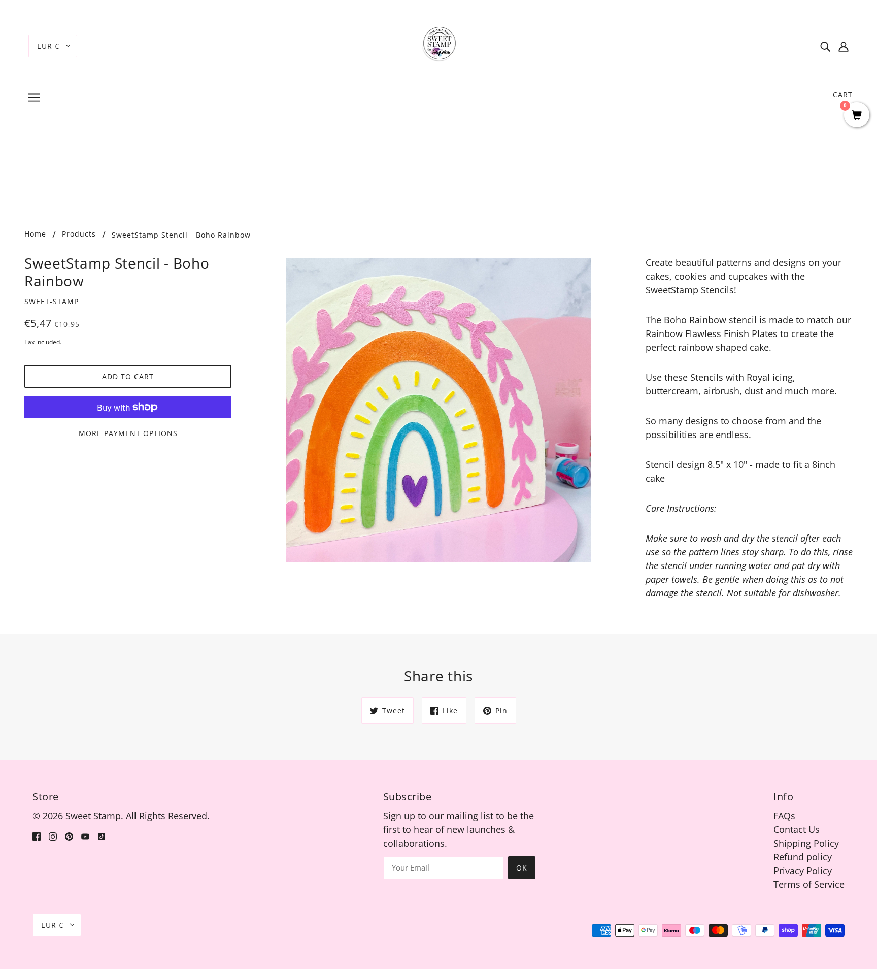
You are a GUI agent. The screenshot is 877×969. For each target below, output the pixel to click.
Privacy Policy (802, 870)
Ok (521, 868)
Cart (843, 94)
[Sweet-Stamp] (439, 45)
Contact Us (796, 829)
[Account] (843, 46)
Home (35, 234)
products (79, 234)
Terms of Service (809, 884)
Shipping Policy (806, 843)
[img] (825, 46)
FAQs (784, 816)
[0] (856, 115)
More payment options (128, 433)
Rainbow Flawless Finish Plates (712, 333)
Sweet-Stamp (51, 301)
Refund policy (802, 857)
